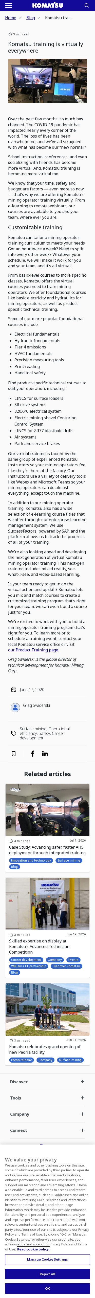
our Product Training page (33, 650)
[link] (33, 754)
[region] (47, 1221)
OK (47, 1288)
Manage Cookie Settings (47, 1259)
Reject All (47, 1274)
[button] (17, 754)
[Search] (87, 6)
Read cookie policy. (33, 1249)
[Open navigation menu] (8, 5)
